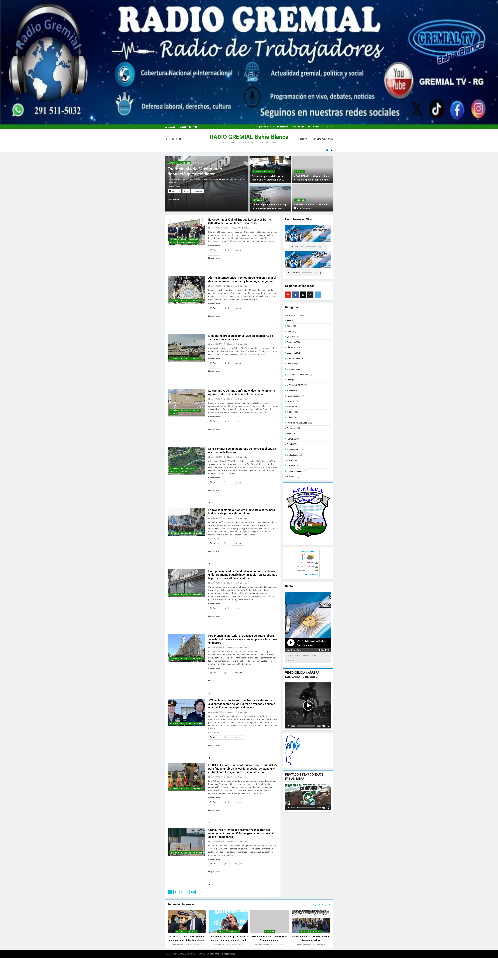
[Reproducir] (288, 726)
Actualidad (173, 163)
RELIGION (291, 433)
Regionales (291, 428)
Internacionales (188, 468)
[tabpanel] (187, 928)
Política (196, 301)
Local (183, 239)
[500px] (318, 294)
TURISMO (291, 476)
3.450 (193, 892)
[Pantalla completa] (327, 726)
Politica (173, 243)
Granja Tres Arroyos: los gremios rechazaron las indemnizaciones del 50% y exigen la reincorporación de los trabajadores (242, 833)
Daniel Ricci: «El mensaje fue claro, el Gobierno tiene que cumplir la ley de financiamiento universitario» (228, 940)
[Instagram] (303, 294)
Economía (291, 353)
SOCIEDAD (173, 414)
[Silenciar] (323, 726)
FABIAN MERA (216, 228)
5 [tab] (329, 905)
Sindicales (197, 533)
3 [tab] (322, 905)
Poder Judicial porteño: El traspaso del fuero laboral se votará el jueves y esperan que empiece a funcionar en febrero (242, 639)
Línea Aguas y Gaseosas (297, 374)
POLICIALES (292, 406)
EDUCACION (292, 358)
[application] (308, 705)
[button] (308, 705)
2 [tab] (319, 905)
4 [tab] (326, 905)
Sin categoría (292, 450)
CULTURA (291, 337)
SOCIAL (290, 460)
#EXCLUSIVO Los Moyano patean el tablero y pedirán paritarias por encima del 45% (311, 179)
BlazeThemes (229, 954)
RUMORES (291, 439)
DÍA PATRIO (292, 347)
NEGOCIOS (291, 401)
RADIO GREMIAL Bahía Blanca (249, 136)
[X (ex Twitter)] (310, 294)
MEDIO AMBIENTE (295, 385)
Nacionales (185, 163)
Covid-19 (290, 331)
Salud (289, 444)
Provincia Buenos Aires (188, 243)
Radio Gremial (181, 944)
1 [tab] (316, 905)
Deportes (291, 342)
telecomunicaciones (296, 471)
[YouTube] (288, 294)
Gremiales (291, 364)
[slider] (306, 726)
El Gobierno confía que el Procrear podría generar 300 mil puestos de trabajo (187, 940)
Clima (289, 326)
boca (289, 321)
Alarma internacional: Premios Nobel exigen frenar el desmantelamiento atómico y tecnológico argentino (289, 127)
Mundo (290, 390)
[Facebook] (295, 294)
